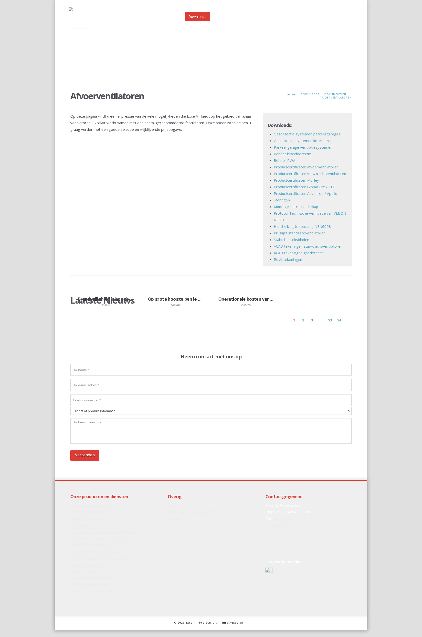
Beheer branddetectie (292, 153)
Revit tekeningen (288, 259)
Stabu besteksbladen (291, 239)
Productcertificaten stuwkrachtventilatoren (310, 173)
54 (339, 320)
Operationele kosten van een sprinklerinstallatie (268, 299)
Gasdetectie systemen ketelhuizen (303, 140)
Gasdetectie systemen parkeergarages (307, 134)
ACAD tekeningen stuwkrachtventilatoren (308, 246)
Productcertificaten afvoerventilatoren (306, 167)
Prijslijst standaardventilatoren (300, 233)
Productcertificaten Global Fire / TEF (304, 186)
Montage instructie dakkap (296, 206)
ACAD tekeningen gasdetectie (299, 252)
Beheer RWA (284, 160)
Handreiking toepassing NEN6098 (302, 226)
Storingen (282, 200)
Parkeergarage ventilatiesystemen (303, 147)
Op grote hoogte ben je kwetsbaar (184, 299)
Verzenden (85, 455)
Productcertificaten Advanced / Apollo (305, 193)
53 (330, 320)
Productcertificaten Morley (296, 180)
